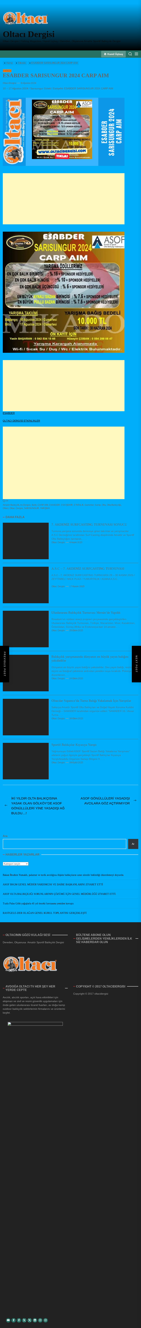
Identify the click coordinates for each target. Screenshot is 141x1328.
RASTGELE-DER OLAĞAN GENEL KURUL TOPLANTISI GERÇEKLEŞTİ (45, 913)
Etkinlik (7, 71)
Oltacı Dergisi (29, 34)
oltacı (5, 508)
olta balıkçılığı (114, 505)
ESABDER (9, 413)
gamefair (89, 505)
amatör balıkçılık (11, 505)
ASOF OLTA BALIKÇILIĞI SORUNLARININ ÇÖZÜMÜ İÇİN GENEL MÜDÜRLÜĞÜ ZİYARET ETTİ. (59, 894)
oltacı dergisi (16, 508)
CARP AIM (43, 505)
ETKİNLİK (79, 505)
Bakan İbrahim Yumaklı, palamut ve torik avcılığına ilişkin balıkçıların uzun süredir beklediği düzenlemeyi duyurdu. (63, 875)
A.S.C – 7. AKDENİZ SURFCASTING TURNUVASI (87, 568)
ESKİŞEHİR (67, 505)
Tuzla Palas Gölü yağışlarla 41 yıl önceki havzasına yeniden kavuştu (38, 903)
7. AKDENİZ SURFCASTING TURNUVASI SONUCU (89, 524)
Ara (5, 835)
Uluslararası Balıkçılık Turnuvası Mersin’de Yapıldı (85, 612)
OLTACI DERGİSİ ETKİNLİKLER (21, 420)
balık (34, 505)
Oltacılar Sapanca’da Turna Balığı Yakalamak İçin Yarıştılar (91, 700)
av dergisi (25, 505)
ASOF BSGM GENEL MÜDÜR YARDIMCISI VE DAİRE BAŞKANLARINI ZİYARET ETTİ (53, 884)
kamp (98, 505)
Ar (133, 843)
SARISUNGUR (31, 508)
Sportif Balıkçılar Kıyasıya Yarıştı (74, 744)
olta (104, 505)
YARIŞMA (45, 508)
